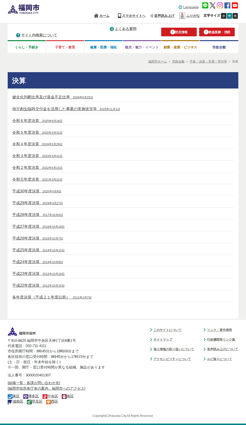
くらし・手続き (26, 47)
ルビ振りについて (219, 359)
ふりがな (193, 16)
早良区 (37, 401)
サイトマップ (163, 339)
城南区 (17, 401)
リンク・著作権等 (219, 330)
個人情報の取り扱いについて (174, 349)
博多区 (33, 396)
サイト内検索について (39, 35)
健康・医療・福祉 (103, 47)
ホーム (104, 16)
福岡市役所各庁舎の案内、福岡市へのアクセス (46, 388)
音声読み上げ (164, 16)
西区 (54, 401)
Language (191, 7)
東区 (16, 396)
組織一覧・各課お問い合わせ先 (34, 383)
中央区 (52, 396)
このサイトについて (168, 330)
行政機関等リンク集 (221, 339)
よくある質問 (125, 29)
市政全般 (219, 47)
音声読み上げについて (222, 349)
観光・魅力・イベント (142, 47)
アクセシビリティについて (172, 359)
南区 (70, 396)
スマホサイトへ (134, 16)
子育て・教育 (65, 47)
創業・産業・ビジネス (180, 47)
